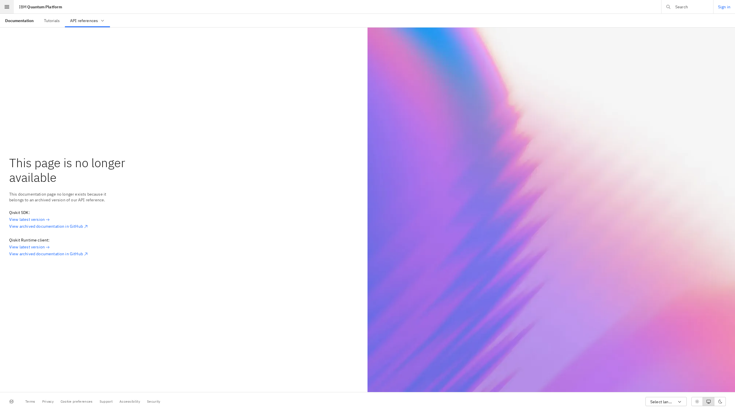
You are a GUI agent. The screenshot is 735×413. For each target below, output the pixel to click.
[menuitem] (19, 20)
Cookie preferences (77, 401)
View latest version (27, 219)
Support (106, 401)
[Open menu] (7, 7)
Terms (30, 401)
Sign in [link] (724, 6)
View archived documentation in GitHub (46, 226)
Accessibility (129, 401)
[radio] (697, 401)
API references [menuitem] (84, 20)
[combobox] (666, 401)
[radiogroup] (708, 401)
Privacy (48, 401)
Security (153, 401)
